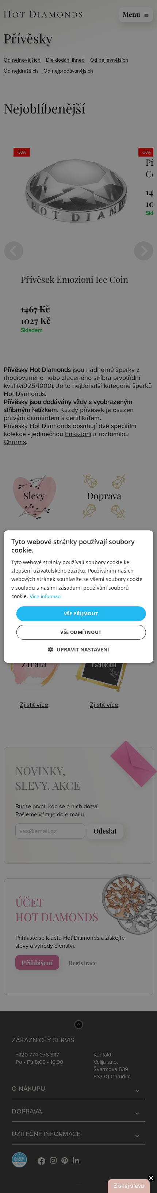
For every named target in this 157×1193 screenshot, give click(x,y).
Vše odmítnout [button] (81, 632)
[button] (78, 649)
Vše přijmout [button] (81, 613)
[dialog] (78, 596)
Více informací (45, 596)
